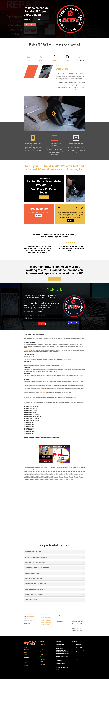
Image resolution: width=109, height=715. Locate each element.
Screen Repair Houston (28, 615)
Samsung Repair (43, 647)
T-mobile (42, 654)
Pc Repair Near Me (33, 296)
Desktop (41, 60)
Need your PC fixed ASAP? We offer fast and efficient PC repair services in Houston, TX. (54, 167)
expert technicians (42, 392)
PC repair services (26, 350)
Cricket (42, 661)
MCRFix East (42, 624)
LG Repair (42, 649)
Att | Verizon (43, 659)
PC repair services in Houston (78, 400)
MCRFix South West (48, 624)
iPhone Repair (43, 644)
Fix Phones (25, 647)
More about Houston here (67, 359)
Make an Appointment (54, 278)
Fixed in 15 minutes (76, 143)
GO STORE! (41, 323)
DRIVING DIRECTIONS (44, 197)
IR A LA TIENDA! (74, 322)
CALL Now (70, 220)
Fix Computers (26, 649)
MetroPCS (42, 656)
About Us (62, 68)
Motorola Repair (43, 652)
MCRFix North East (48, 622)
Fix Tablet (25, 655)
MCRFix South (42, 620)
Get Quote (38, 215)
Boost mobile (43, 664)
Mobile (54, 60)
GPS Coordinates (59, 616)
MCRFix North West (48, 620)
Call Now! (30, 24)
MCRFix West (42, 622)
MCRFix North (42, 617)
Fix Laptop (25, 652)
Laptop (28, 60)
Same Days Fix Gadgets (33, 143)
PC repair (25, 364)
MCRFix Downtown (48, 617)
